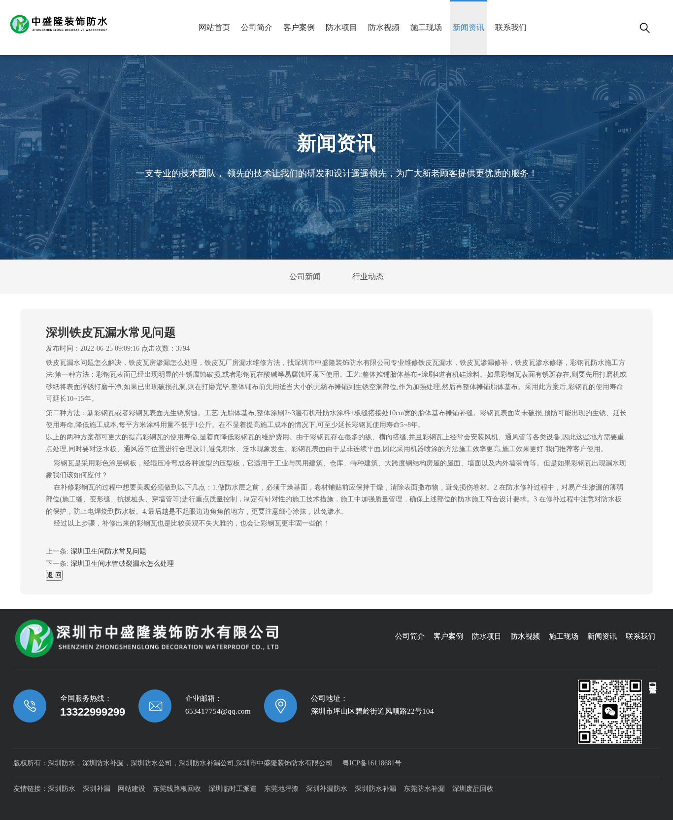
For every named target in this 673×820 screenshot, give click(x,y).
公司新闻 (305, 276)
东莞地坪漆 (281, 788)
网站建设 (131, 788)
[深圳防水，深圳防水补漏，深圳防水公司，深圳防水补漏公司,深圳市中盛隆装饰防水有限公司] (96, 24)
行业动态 (368, 276)
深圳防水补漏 (375, 788)
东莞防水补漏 (424, 788)
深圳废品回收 (473, 788)
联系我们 (511, 27)
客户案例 (299, 27)
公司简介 (256, 27)
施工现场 (426, 27)
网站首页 (214, 27)
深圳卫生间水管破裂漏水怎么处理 (122, 563)
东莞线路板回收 (177, 788)
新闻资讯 (468, 27)
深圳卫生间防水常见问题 (108, 551)
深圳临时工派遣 (232, 788)
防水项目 (341, 27)
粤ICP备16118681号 (372, 763)
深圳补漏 (96, 788)
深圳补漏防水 (326, 788)
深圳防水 (61, 788)
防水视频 (384, 27)
